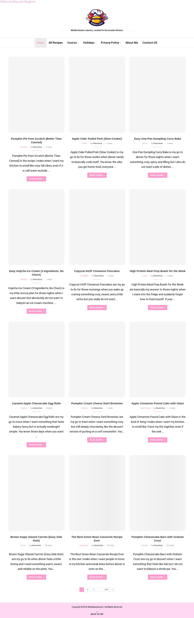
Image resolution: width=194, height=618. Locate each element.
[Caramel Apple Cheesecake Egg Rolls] (36, 359)
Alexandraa (37, 147)
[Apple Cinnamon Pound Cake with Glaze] (158, 359)
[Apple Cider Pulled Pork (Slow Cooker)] (97, 95)
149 (106, 589)
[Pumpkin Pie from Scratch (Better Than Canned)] (36, 95)
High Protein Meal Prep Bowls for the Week (158, 271)
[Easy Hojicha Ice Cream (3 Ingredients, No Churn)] (36, 227)
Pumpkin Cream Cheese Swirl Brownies (97, 403)
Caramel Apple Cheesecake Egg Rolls (36, 403)
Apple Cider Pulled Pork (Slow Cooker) (97, 138)
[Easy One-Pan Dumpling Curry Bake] (158, 95)
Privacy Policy (110, 42)
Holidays (88, 42)
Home (40, 42)
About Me (131, 42)
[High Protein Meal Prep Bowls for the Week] (158, 227)
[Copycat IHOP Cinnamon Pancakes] (97, 227)
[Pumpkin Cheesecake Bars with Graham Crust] (158, 493)
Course (72, 42)
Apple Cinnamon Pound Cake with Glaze (157, 403)
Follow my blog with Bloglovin (17, 1)
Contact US (149, 42)
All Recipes (56, 42)
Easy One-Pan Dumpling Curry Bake (157, 138)
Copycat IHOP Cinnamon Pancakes (97, 271)
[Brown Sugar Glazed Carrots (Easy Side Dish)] (36, 493)
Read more (35, 179)
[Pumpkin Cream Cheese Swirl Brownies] (97, 359)
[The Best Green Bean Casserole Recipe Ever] (97, 493)
